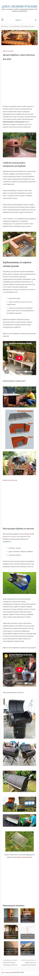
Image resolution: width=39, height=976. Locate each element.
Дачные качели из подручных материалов (29, 964)
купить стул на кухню (10, 480)
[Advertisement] (19, 82)
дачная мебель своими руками (22, 857)
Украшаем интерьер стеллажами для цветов (10, 964)
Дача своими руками (19, 6)
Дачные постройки (8, 51)
